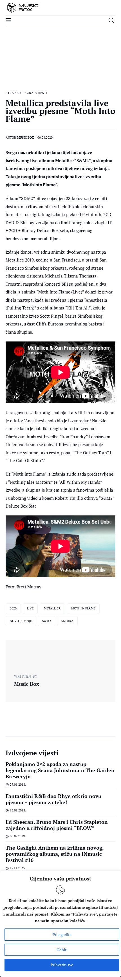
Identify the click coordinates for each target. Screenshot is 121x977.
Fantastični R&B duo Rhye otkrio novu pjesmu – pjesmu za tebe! (53, 799)
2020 (13, 608)
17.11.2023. (18, 868)
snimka (67, 621)
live (30, 608)
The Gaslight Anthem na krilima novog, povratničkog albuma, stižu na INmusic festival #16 (55, 854)
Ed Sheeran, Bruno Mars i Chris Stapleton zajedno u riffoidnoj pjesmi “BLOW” (57, 825)
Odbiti (62, 949)
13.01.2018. (18, 810)
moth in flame (83, 608)
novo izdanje (21, 621)
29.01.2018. (18, 784)
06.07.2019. (18, 836)
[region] (60, 924)
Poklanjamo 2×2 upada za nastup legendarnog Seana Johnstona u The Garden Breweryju (60, 770)
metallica (52, 608)
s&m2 (46, 621)
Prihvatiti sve (62, 964)
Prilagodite (62, 934)
